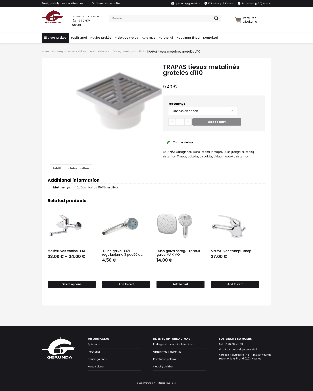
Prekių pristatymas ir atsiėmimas (62, 3)
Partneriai (166, 38)
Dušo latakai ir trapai (207, 152)
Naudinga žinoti (188, 38)
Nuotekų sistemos (63, 51)
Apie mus (148, 38)
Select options (72, 284)
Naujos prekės (100, 38)
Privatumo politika (164, 359)
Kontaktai (210, 38)
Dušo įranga (232, 152)
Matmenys (176, 104)
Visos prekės (57, 38)
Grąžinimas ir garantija (106, 3)
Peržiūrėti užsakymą (250, 20)
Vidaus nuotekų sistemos (94, 51)
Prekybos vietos (126, 38)
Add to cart (217, 122)
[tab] (71, 168)
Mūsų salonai (96, 366)
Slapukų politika (163, 366)
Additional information (71, 168)
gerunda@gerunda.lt (187, 3)
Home (45, 51)
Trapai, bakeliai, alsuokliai (128, 51)
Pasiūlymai (79, 38)
